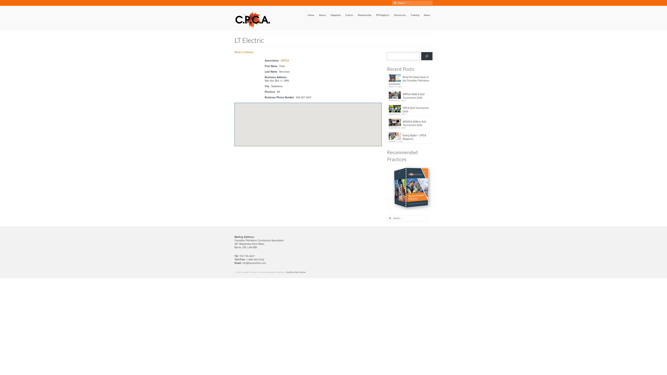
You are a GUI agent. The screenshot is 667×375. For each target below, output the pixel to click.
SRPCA (285, 60)
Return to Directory (243, 52)
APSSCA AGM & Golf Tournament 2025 (414, 123)
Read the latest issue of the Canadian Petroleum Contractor (409, 80)
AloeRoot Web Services (296, 272)
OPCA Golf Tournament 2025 (416, 109)
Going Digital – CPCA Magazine (414, 137)
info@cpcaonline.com (254, 263)
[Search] (427, 56)
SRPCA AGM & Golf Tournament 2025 (414, 95)
